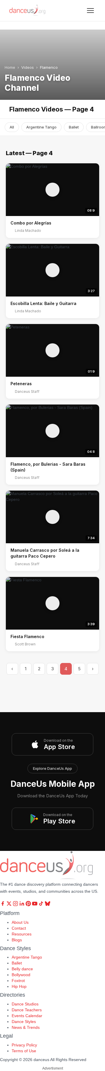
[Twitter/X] (9, 904)
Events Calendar (27, 1015)
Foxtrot (18, 980)
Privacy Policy (24, 1045)
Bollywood (21, 974)
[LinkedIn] (22, 904)
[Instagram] (16, 904)
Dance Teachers (27, 1009)
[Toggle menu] (90, 10)
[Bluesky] (47, 904)
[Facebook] (3, 904)
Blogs (17, 940)
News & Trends (26, 1027)
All (12, 127)
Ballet (74, 127)
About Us (20, 922)
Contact (19, 928)
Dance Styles (24, 1021)
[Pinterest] (29, 904)
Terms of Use (24, 1050)
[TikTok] (41, 904)
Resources (22, 934)
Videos (27, 67)
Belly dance (22, 969)
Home (10, 67)
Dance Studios (25, 1004)
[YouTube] (35, 904)
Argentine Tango (41, 127)
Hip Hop (19, 986)
